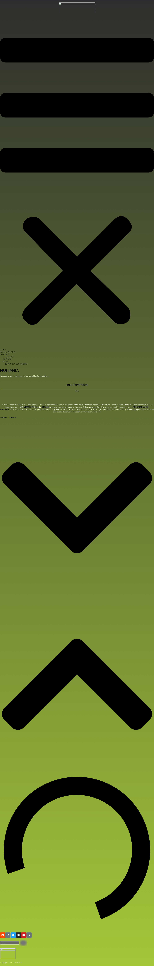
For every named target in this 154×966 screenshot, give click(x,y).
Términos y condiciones (16, 364)
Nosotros (4, 354)
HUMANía (9, 370)
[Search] (23, 943)
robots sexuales (140, 407)
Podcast (4, 349)
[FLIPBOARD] (29, 935)
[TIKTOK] (7, 935)
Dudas (5, 361)
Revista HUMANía (7, 352)
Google (45, 407)
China (109, 409)
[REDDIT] (2, 935)
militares (4, 409)
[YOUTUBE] (23, 935)
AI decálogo (8, 357)
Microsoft (29, 407)
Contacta (7, 359)
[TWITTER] (13, 935)
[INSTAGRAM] (18, 935)
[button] (77, 182)
